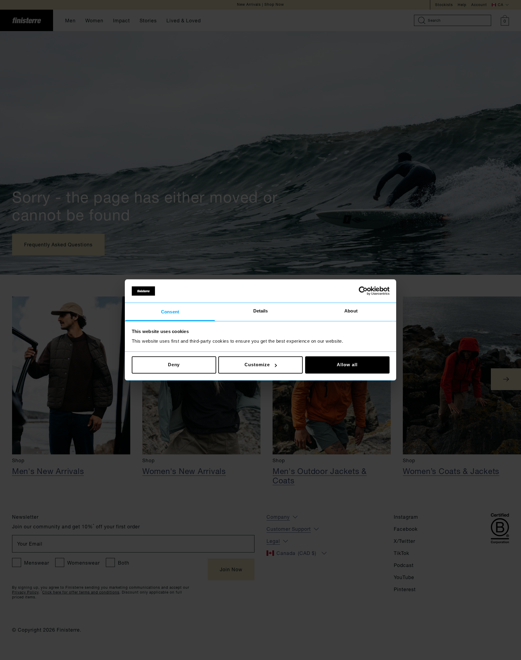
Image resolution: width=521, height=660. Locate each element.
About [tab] (351, 310)
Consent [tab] (170, 311)
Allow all (347, 364)
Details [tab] (260, 310)
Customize (257, 364)
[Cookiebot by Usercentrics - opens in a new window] (363, 291)
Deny (174, 364)
